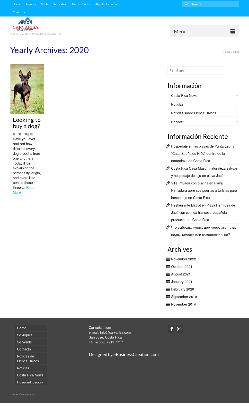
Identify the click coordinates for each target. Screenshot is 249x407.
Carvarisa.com (100, 327)
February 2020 (182, 289)
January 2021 (181, 281)
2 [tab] (27, 111)
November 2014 (183, 304)
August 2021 (181, 274)
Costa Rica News (184, 95)
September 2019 (184, 296)
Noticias (177, 104)
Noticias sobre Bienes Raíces (193, 112)
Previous (16, 89)
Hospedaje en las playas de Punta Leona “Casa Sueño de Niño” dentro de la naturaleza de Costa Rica (202, 153)
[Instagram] (179, 329)
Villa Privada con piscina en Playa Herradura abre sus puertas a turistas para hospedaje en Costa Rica (204, 190)
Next (38, 89)
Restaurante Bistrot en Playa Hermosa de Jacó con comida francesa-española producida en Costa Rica (203, 212)
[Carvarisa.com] (45, 25)
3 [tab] (33, 111)
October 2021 (181, 266)
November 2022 (183, 259)
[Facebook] (171, 329)
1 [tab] (21, 111)
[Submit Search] (185, 4)
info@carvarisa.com (115, 332)
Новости (177, 121)
